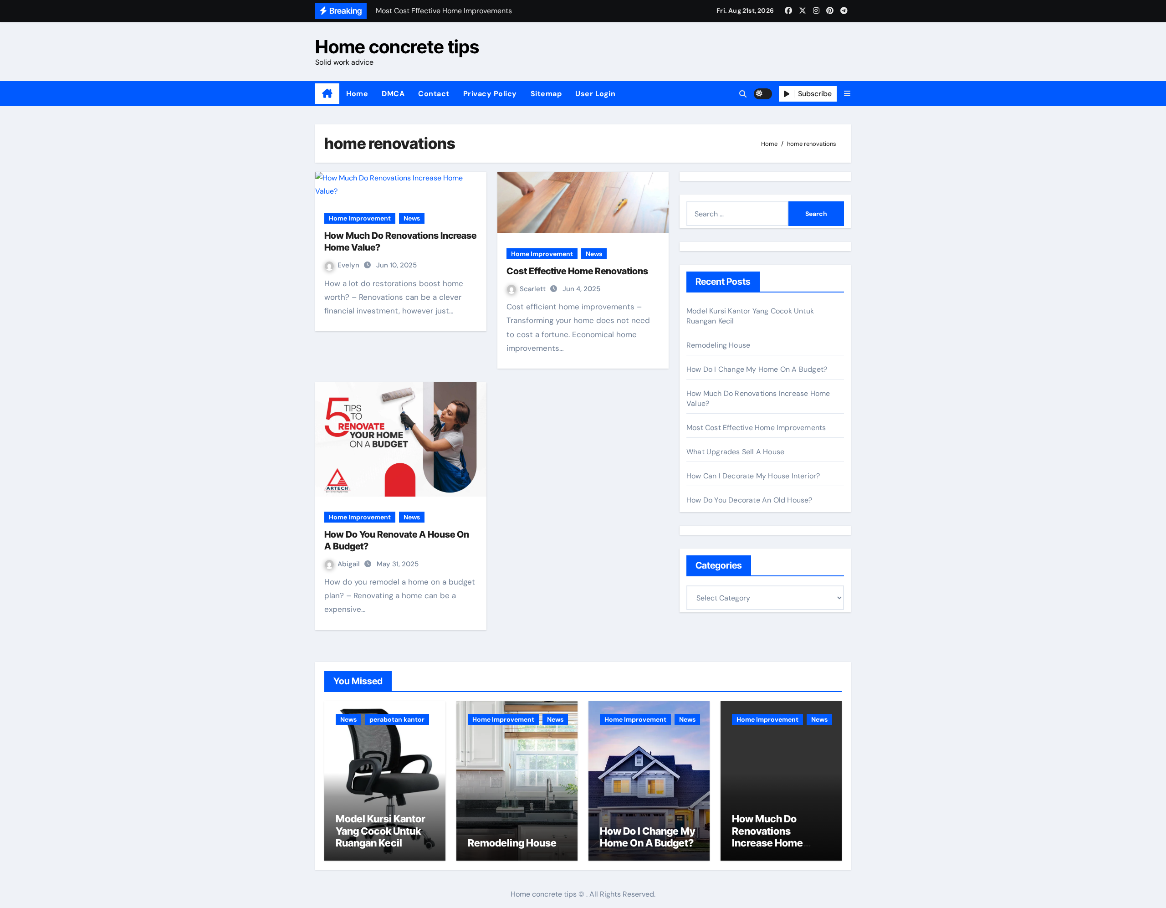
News (412, 218)
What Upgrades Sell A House (735, 452)
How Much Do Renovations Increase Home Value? (767, 837)
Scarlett (533, 288)
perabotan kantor (396, 719)
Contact (434, 93)
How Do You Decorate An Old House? (749, 500)
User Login (595, 93)
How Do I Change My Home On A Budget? (756, 369)
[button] (847, 93)
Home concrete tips (397, 47)
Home (357, 93)
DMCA (393, 93)
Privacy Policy (490, 93)
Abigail (350, 564)
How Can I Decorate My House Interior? (753, 476)
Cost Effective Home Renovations (577, 271)
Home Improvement (360, 218)
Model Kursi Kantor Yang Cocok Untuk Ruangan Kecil (380, 831)
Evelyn (349, 265)
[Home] (327, 93)
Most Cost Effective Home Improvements (756, 427)
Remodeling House (718, 345)
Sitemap (546, 93)
